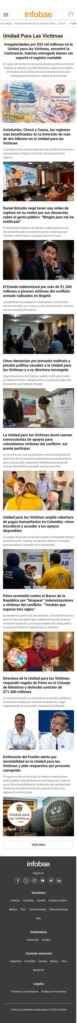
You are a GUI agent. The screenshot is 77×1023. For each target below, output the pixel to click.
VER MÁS (38, 844)
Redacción (33, 939)
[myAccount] (71, 15)
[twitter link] (26, 881)
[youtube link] (43, 881)
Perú (23, 909)
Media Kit (38, 970)
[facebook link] (18, 881)
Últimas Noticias (58, 909)
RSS (38, 918)
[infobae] (38, 14)
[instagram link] (34, 881)
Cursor (60, 23)
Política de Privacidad (53, 991)
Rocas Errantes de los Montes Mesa (32, 23)
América (15, 900)
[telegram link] (51, 881)
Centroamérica (37, 909)
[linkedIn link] (59, 881)
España (41, 900)
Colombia (28, 900)
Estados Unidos (58, 900)
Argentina (15, 961)
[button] (5, 14)
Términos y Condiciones (24, 991)
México (13, 909)
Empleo (46, 939)
